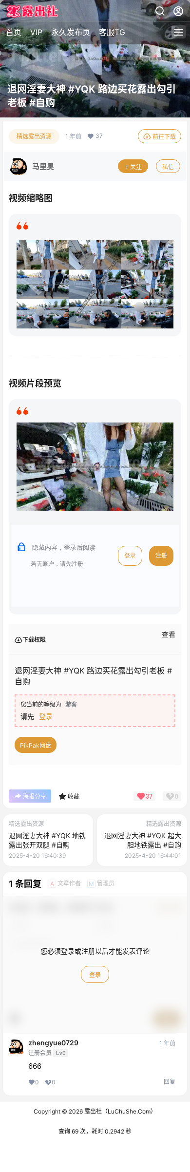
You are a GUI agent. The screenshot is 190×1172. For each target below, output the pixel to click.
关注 (136, 167)
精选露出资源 (34, 136)
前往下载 (164, 136)
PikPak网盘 (35, 745)
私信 (168, 167)
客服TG (112, 32)
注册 (161, 555)
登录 (130, 555)
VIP (36, 32)
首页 (13, 32)
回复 (169, 1081)
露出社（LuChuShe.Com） (119, 1111)
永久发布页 (70, 32)
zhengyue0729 (53, 1042)
